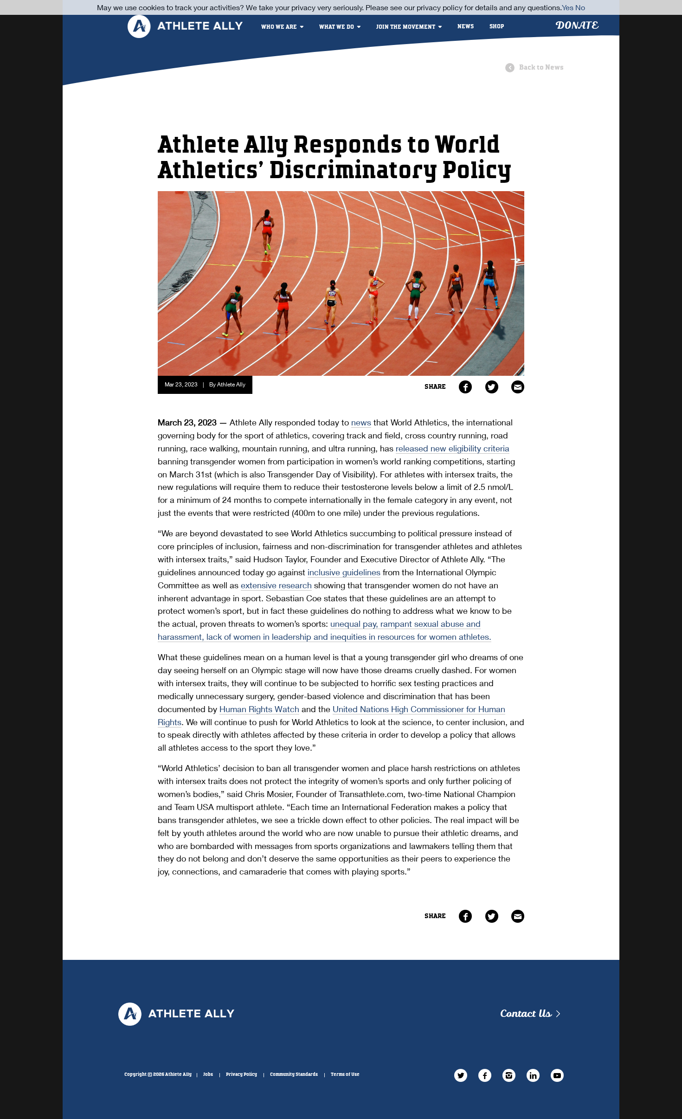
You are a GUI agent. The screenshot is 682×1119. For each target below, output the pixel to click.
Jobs (208, 1074)
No (580, 7)
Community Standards (294, 1074)
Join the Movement (405, 27)
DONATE (576, 25)
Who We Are (279, 27)
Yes (567, 7)
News (465, 27)
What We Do (336, 27)
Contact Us (525, 1014)
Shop (496, 27)
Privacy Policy (241, 1074)
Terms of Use (345, 1074)
